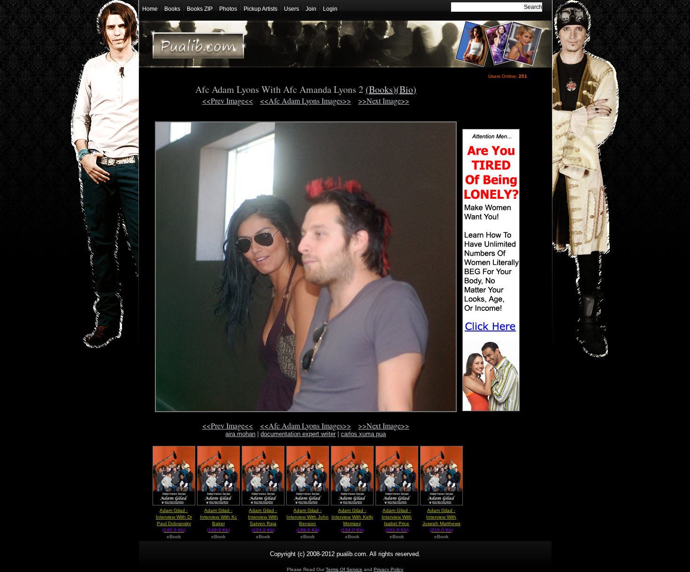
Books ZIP (200, 9)
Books (172, 9)
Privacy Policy (388, 569)
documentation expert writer (298, 433)
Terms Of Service (344, 569)
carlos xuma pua (363, 433)
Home (150, 9)
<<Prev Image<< (227, 100)
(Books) (381, 89)
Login (330, 9)
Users (291, 9)
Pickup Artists (260, 9)
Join (311, 9)
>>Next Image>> (383, 100)
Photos (228, 9)
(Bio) (406, 89)
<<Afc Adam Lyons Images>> (305, 100)
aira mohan (240, 433)
